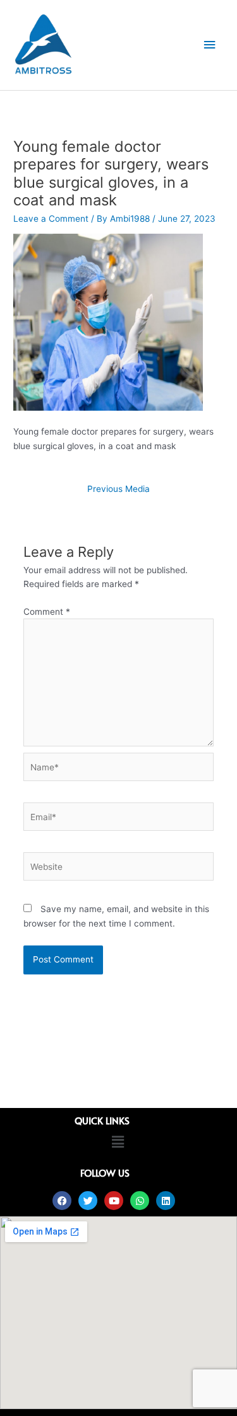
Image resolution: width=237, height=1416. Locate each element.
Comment (46, 612)
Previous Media (118, 489)
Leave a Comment (50, 219)
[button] (117, 1141)
